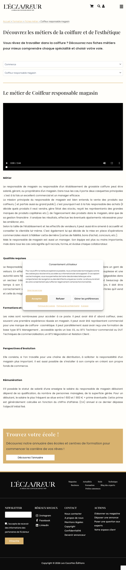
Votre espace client (105, 529)
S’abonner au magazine (107, 513)
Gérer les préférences (86, 298)
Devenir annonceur (75, 534)
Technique (113, 481)
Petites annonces (92, 488)
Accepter (37, 298)
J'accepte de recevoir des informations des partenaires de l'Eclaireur (17, 527)
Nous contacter (73, 513)
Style (100, 481)
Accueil (6, 21)
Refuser (60, 298)
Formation (18, 21)
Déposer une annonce (106, 517)
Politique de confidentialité (68, 306)
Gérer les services (34, 290)
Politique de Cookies (46, 306)
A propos (84, 306)
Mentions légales (74, 522)
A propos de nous (74, 517)
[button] (121, 7)
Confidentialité (73, 530)
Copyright (70, 526)
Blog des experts (108, 485)
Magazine (72, 481)
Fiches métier (31, 21)
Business (75, 485)
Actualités (87, 481)
